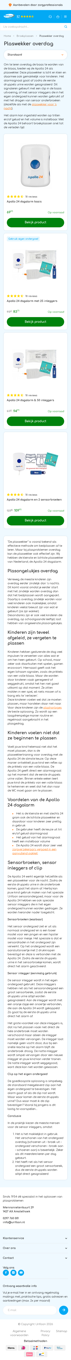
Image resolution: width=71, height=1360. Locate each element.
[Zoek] (66, 27)
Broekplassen (25, 36)
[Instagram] (13, 1273)
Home (7, 36)
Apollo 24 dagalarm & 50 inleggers (30, 400)
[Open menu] (65, 16)
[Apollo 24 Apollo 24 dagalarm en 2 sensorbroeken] (35, 464)
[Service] (50, 16)
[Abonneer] (63, 1310)
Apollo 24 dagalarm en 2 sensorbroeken (34, 499)
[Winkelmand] (58, 16)
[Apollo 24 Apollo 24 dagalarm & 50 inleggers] (35, 364)
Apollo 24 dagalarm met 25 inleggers (32, 301)
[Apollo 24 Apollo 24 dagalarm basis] (35, 166)
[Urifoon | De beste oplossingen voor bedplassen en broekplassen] (9, 16)
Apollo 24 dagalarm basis (24, 201)
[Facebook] (6, 1273)
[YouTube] (21, 1273)
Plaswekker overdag (51, 36)
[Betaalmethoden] (11, 1348)
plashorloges (52, 707)
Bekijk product (35, 222)
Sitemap (61, 1331)
